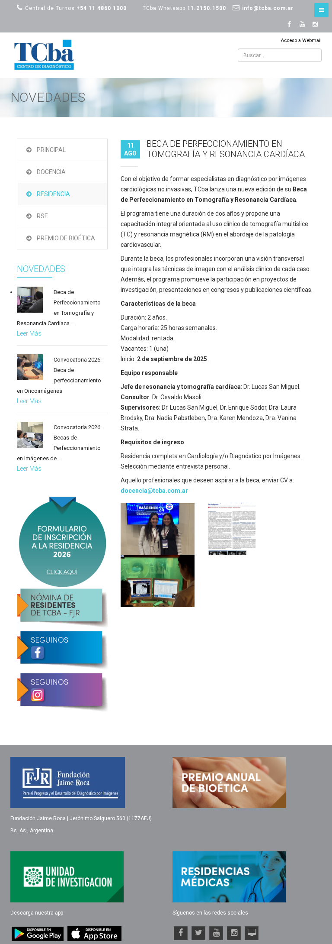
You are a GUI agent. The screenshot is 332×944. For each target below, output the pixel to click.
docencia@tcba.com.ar (154, 490)
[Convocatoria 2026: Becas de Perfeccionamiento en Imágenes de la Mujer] (30, 435)
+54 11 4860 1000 (102, 8)
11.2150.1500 (206, 8)
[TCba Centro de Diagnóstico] (44, 55)
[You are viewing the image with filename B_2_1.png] (232, 529)
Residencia (53, 194)
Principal (51, 149)
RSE (42, 216)
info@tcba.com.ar (268, 8)
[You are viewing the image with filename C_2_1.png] (158, 581)
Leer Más (29, 333)
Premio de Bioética (66, 238)
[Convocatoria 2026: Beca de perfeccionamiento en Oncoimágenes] (30, 367)
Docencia (51, 171)
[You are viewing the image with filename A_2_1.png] (158, 529)
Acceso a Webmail (301, 40)
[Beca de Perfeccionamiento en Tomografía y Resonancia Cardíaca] (30, 300)
